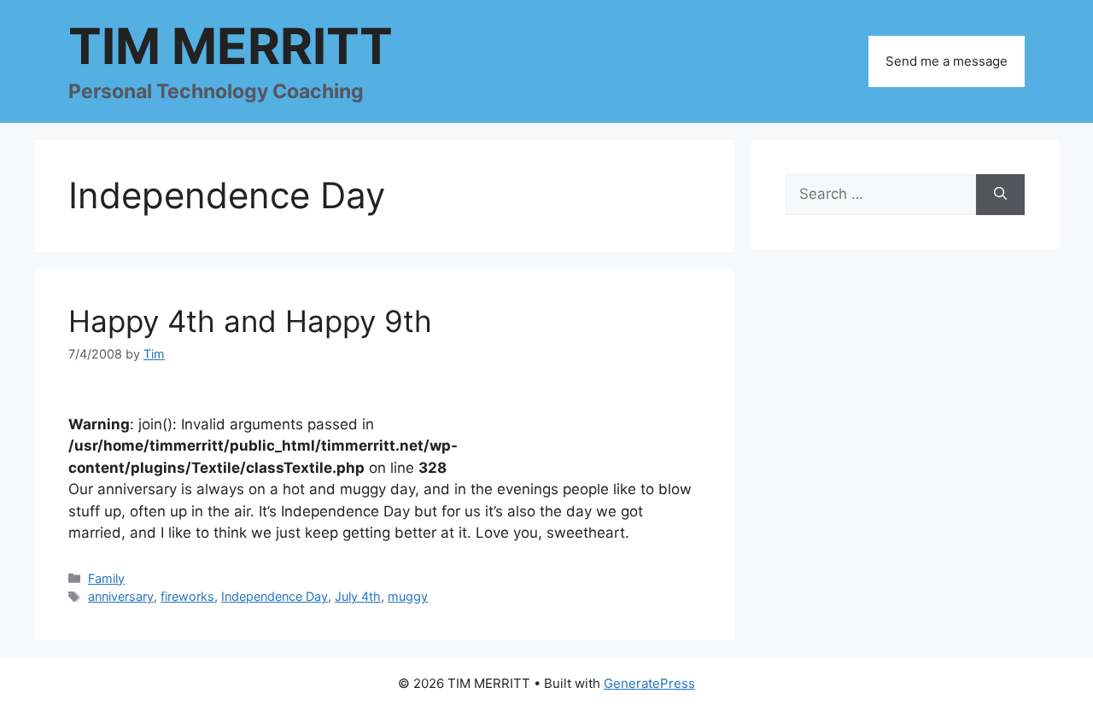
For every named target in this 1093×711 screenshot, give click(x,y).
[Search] (1000, 194)
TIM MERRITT (230, 46)
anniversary (121, 596)
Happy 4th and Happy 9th (250, 321)
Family (106, 578)
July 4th (358, 596)
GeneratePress (649, 683)
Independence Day (274, 596)
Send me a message (947, 61)
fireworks (187, 596)
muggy (408, 596)
